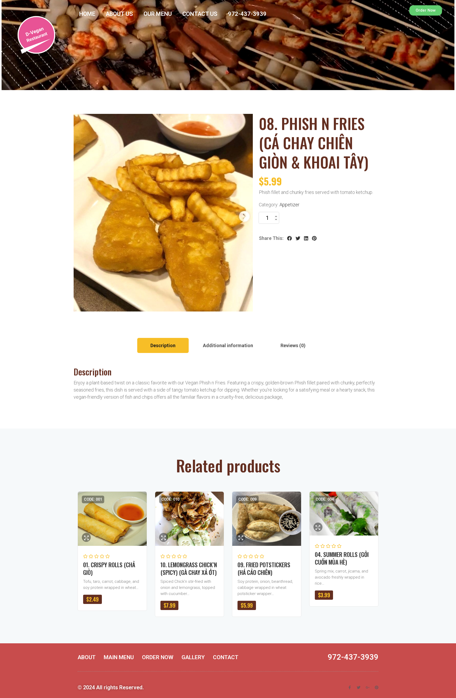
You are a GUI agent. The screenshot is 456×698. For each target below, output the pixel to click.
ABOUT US (119, 14)
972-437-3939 (247, 14)
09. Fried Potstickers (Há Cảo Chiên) (264, 568)
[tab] (163, 345)
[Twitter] (298, 238)
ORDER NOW (157, 657)
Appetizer (289, 204)
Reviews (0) (293, 345)
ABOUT (87, 657)
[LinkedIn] (306, 238)
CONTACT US (199, 14)
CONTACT (225, 657)
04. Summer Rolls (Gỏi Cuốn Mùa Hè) (342, 558)
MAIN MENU (119, 657)
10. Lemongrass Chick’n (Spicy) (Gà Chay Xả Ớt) (188, 568)
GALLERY (193, 657)
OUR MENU (158, 14)
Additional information (228, 345)
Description (162, 345)
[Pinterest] (314, 238)
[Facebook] (289, 238)
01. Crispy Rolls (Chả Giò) (109, 568)
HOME (87, 14)
